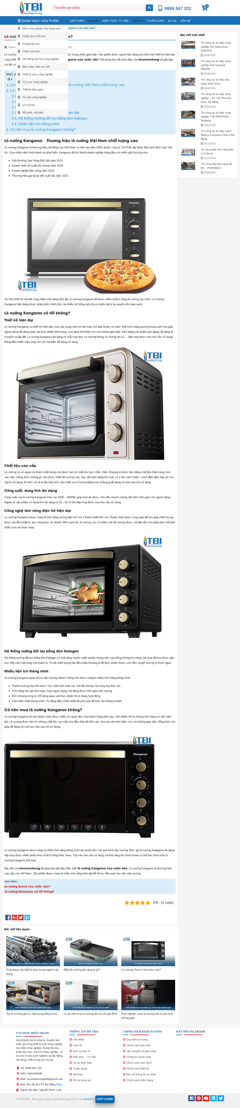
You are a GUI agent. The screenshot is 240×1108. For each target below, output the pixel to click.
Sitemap (78, 1074)
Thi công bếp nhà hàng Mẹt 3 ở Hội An (217, 151)
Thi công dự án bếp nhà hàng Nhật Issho (215, 81)
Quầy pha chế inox (34, 36)
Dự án (172, 20)
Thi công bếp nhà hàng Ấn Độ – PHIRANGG (216, 165)
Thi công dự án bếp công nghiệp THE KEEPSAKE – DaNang (216, 116)
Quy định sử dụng (137, 1039)
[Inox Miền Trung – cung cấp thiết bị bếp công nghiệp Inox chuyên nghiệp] (31, 7)
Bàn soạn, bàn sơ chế (36, 66)
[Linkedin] (213, 1098)
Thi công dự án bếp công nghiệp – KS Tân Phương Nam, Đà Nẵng (216, 98)
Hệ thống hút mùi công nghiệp (40, 59)
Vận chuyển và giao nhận (141, 1051)
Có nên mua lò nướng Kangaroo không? (43, 130)
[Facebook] (191, 1098)
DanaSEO (88, 1099)
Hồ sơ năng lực (82, 1080)
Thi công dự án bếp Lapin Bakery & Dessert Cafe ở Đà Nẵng (217, 134)
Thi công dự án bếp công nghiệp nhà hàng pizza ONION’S (216, 46)
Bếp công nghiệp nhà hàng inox (41, 28)
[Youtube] (206, 1098)
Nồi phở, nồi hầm (33, 112)
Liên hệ (185, 20)
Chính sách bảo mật (138, 1045)
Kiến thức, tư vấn (115, 20)
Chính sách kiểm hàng (139, 1080)
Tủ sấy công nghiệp (34, 97)
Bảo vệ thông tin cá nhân (141, 1074)
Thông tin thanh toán (138, 1056)
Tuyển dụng (155, 20)
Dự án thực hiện (82, 1062)
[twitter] (221, 1098)
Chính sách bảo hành (139, 1062)
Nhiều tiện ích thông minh (38, 124)
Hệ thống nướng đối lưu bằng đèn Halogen (53, 118)
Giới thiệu (77, 20)
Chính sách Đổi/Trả (137, 1068)
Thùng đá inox (31, 43)
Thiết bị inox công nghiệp (37, 74)
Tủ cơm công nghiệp (35, 82)
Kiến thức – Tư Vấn (84, 1056)
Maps (59, 1084)
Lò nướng (28, 104)
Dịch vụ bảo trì (81, 1051)
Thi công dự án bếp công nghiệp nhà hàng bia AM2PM (216, 65)
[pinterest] (199, 1098)
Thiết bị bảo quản (32, 89)
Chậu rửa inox (31, 51)
